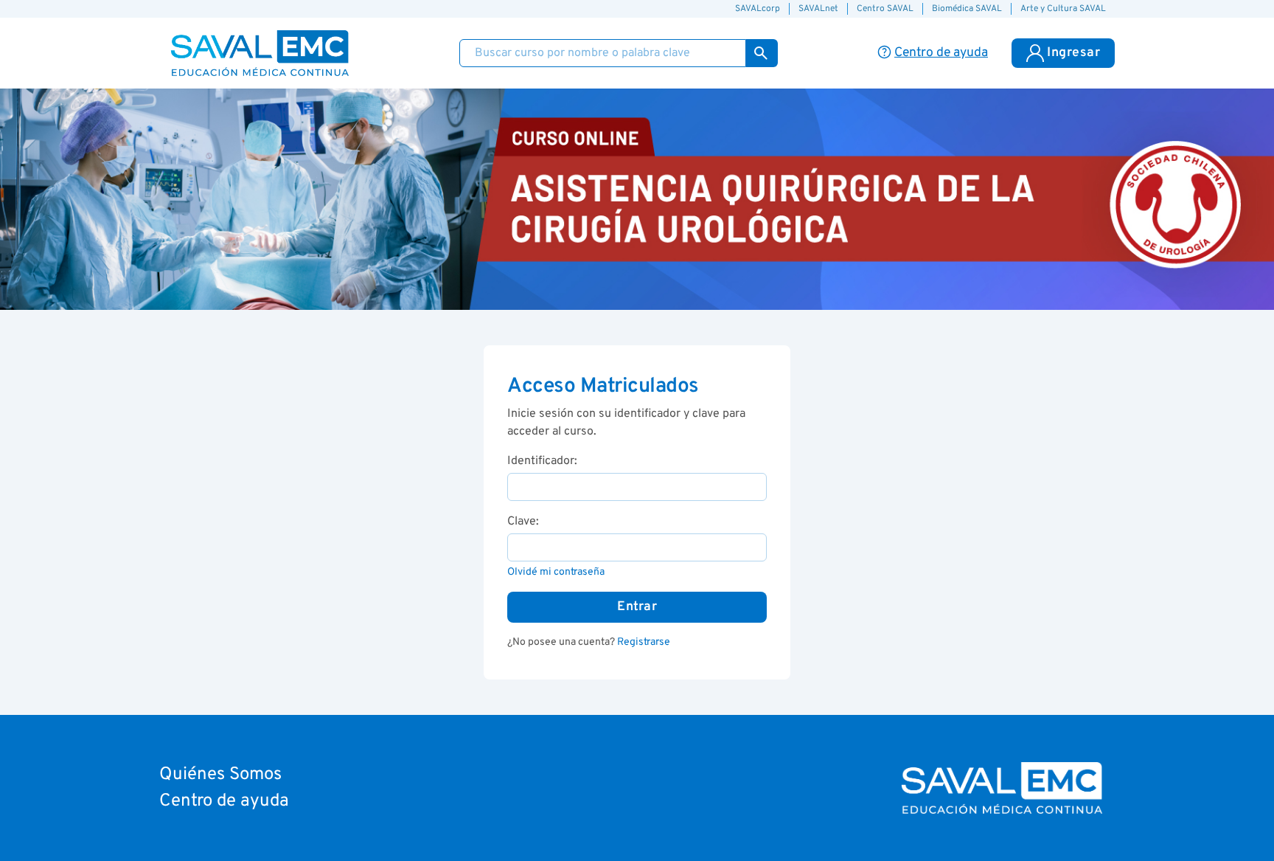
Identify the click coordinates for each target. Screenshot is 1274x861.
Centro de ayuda (224, 801)
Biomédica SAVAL (967, 9)
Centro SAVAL (885, 9)
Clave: (523, 522)
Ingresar (1073, 52)
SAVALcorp (757, 9)
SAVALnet (818, 9)
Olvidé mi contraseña (556, 572)
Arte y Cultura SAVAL (1063, 9)
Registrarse (643, 642)
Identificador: (542, 461)
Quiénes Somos (220, 775)
